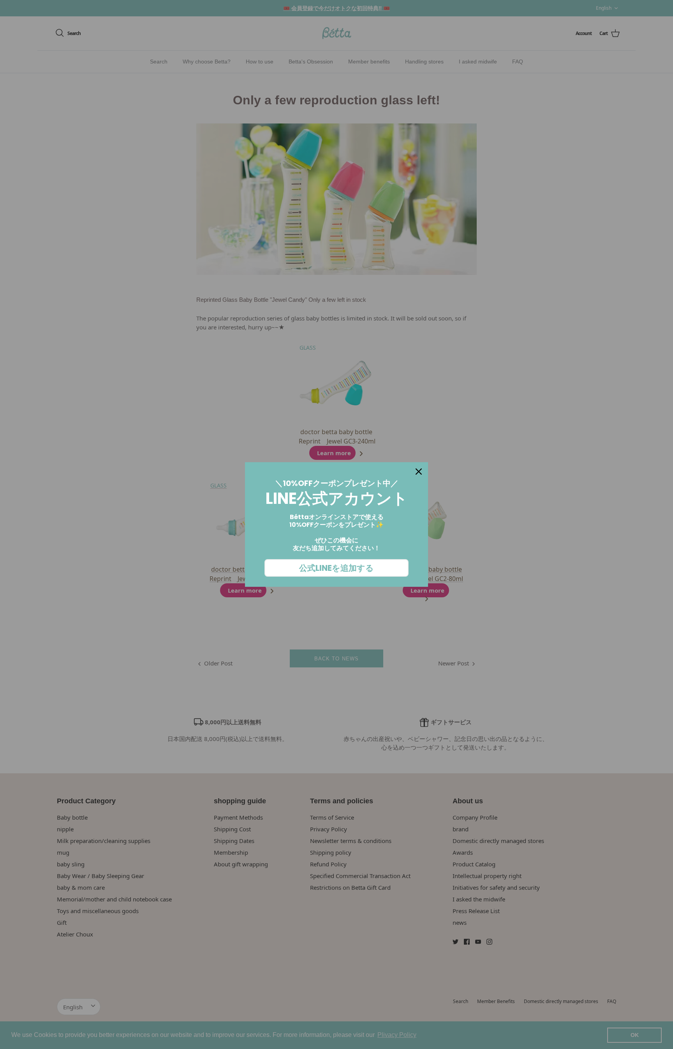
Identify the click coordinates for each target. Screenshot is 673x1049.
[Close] (418, 471)
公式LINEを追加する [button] (336, 568)
